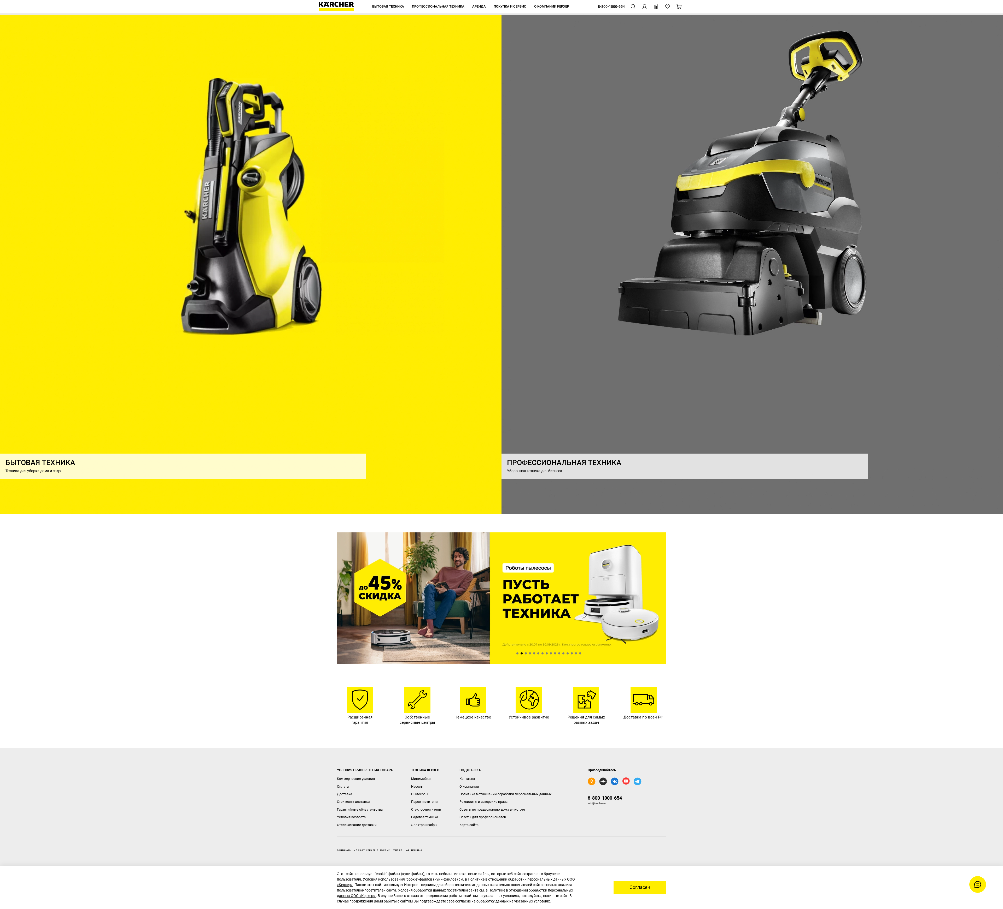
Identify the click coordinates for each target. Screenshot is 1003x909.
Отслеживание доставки (357, 825)
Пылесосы (419, 794)
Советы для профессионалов (482, 817)
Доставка (344, 794)
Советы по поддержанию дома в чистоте (492, 809)
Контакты (467, 779)
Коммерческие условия (356, 779)
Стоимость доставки (353, 802)
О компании (469, 786)
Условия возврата (351, 817)
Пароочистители (424, 802)
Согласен (639, 887)
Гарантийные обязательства (360, 809)
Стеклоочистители (426, 809)
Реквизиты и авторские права (483, 802)
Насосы (417, 786)
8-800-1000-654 (605, 798)
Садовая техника (424, 817)
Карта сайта (469, 825)
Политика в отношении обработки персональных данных (505, 794)
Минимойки (421, 779)
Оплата (343, 786)
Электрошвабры (424, 825)
